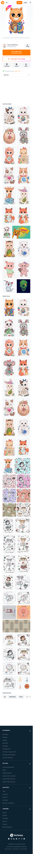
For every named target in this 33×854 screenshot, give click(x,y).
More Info (6, 75)
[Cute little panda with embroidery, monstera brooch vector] (21, 332)
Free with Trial (16, 52)
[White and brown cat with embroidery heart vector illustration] (9, 235)
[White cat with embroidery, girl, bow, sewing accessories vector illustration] (9, 135)
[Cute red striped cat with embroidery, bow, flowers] (9, 215)
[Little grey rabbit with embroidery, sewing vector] (9, 175)
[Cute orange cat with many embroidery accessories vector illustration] (9, 482)
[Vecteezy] (2, 2)
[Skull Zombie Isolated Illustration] (9, 460)
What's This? (17, 71)
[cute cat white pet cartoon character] (9, 446)
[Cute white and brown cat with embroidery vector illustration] (9, 115)
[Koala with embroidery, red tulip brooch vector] (9, 601)
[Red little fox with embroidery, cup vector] (9, 335)
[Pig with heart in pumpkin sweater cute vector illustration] (9, 408)
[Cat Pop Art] (12, 352)
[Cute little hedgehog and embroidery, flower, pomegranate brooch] (9, 155)
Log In (25, 2)
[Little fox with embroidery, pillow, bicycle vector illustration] (9, 315)
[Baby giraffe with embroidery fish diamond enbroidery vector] (9, 275)
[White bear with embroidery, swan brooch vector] (9, 388)
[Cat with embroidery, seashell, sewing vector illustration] (9, 255)
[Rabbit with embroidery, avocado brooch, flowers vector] (9, 295)
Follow (27, 46)
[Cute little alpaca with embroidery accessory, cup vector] (9, 195)
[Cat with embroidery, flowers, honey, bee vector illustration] (9, 369)
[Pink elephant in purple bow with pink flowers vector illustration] (9, 428)
